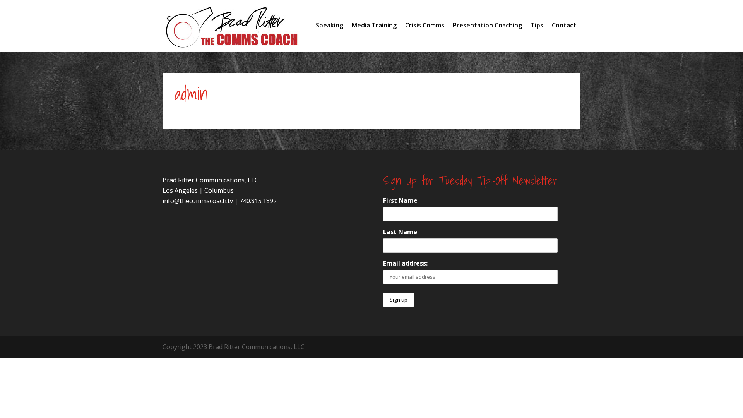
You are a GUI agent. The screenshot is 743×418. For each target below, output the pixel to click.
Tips (537, 25)
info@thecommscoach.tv (198, 201)
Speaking (329, 25)
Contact (564, 25)
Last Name (400, 232)
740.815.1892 (258, 201)
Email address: (405, 263)
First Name (400, 200)
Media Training (374, 25)
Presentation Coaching (487, 25)
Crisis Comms (424, 25)
